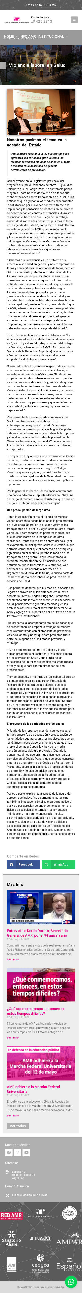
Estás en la (41, 5)
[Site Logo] (17, 20)
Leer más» (13, 959)
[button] (74, 19)
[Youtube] (26, 1152)
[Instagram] (17, 1152)
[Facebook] (9, 1152)
